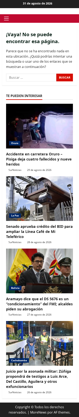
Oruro (14, 143)
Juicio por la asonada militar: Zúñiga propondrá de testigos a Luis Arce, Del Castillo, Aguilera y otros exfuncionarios (38, 379)
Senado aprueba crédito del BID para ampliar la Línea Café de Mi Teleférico (39, 231)
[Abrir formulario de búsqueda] (76, 19)
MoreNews (38, 412)
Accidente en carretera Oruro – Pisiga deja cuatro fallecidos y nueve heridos (39, 159)
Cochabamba (19, 360)
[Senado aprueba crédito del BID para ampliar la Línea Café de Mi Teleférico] (39, 198)
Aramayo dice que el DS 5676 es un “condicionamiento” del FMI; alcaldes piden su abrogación (39, 303)
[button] (6, 18)
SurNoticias (15, 170)
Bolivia (15, 288)
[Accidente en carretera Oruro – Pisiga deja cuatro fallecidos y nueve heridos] (39, 126)
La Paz (15, 215)
